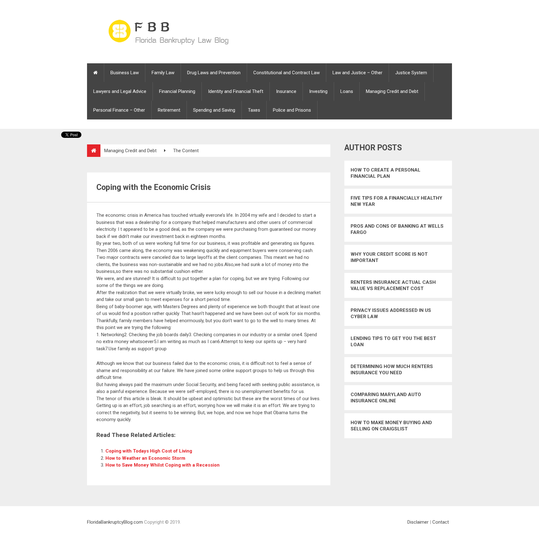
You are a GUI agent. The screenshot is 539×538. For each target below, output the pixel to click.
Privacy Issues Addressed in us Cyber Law (391, 313)
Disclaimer (418, 522)
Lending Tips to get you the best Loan (393, 341)
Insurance (286, 91)
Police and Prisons (292, 110)
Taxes (254, 110)
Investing (318, 91)
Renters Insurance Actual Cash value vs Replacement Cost (393, 285)
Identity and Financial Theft (235, 91)
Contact (440, 522)
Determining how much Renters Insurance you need (392, 370)
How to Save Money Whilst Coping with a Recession (162, 465)
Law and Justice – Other (357, 72)
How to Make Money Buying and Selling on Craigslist (391, 426)
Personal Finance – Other (119, 110)
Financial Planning (177, 91)
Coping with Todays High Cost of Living (148, 451)
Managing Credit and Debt (392, 91)
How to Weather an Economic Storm (145, 458)
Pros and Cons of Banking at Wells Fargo (397, 229)
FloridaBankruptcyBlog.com (115, 522)
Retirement (169, 110)
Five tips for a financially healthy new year (396, 201)
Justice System (411, 72)
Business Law (124, 72)
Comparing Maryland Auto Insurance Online (386, 398)
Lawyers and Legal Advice (119, 91)
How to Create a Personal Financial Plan (385, 173)
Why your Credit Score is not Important (389, 257)
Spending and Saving (214, 110)
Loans (346, 91)
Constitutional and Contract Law (286, 72)
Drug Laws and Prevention (213, 72)
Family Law (163, 72)
